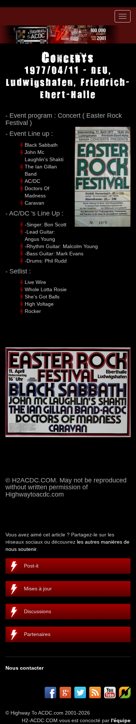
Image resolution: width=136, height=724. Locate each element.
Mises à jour (38, 588)
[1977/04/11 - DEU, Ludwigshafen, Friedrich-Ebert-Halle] (68, 392)
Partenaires (37, 634)
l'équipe (121, 720)
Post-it (31, 566)
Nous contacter (24, 668)
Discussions (37, 611)
